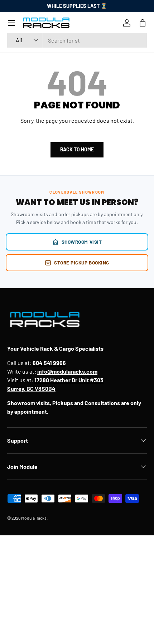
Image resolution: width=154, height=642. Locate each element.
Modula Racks (34, 517)
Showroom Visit (82, 242)
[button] (142, 23)
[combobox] (77, 40)
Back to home (77, 149)
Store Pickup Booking (81, 262)
